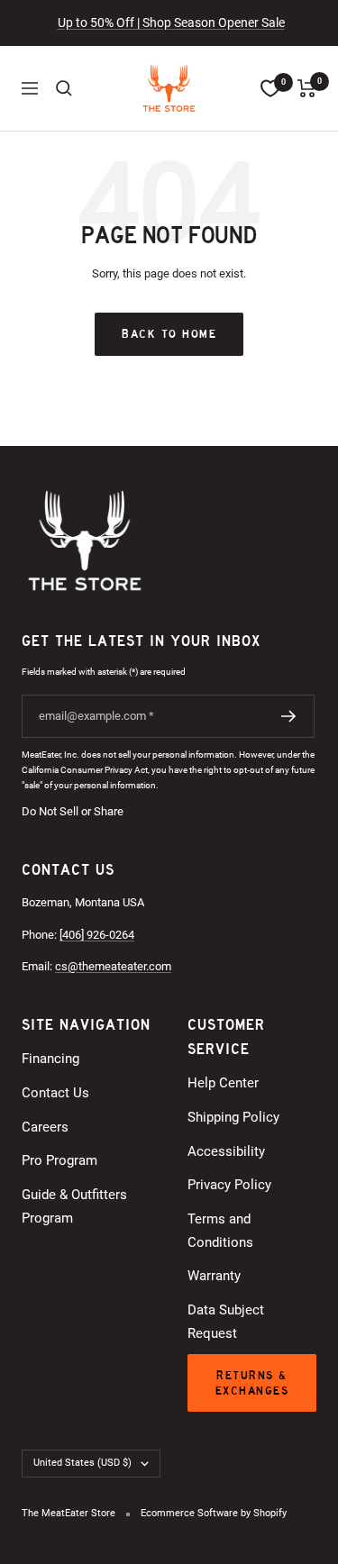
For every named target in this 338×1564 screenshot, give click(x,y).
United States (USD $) (82, 1463)
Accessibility (226, 1151)
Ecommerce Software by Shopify (214, 1513)
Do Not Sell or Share (72, 811)
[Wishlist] (270, 88)
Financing (50, 1058)
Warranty (214, 1276)
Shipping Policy (233, 1117)
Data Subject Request (225, 1321)
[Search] (64, 88)
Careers (45, 1127)
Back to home (169, 333)
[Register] (289, 716)
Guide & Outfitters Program (74, 1206)
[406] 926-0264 (96, 934)
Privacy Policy (229, 1185)
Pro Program (59, 1160)
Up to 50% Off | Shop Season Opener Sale (171, 22)
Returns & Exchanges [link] (252, 1383)
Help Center (223, 1083)
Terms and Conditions (220, 1230)
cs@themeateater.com (113, 966)
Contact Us (55, 1093)
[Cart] (306, 88)
